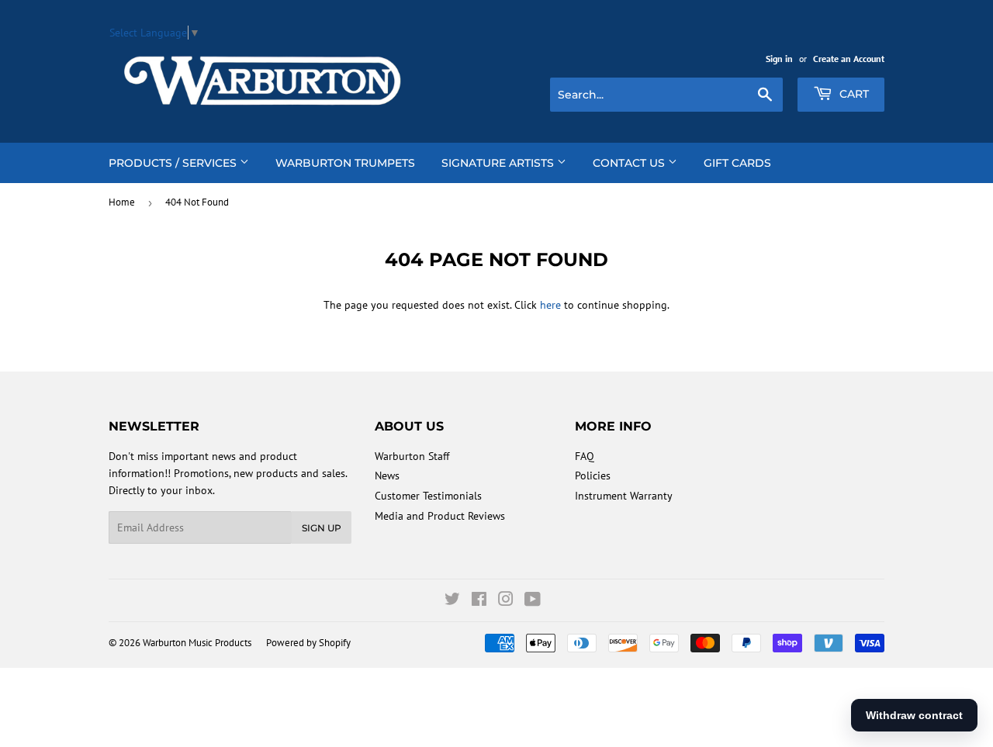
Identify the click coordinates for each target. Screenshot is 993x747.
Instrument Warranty (624, 496)
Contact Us (630, 163)
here (550, 305)
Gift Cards (737, 163)
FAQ (584, 456)
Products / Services (174, 163)
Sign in (779, 58)
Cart (852, 94)
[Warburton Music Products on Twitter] (452, 601)
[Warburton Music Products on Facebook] (479, 601)
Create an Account (848, 58)
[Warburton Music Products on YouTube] (532, 601)
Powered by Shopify (308, 642)
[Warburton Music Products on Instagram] (506, 601)
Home (122, 202)
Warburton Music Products (197, 642)
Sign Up (321, 528)
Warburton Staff (412, 456)
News (387, 475)
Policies (593, 475)
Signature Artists (499, 163)
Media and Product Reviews (440, 516)
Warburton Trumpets (345, 163)
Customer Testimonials (428, 496)
